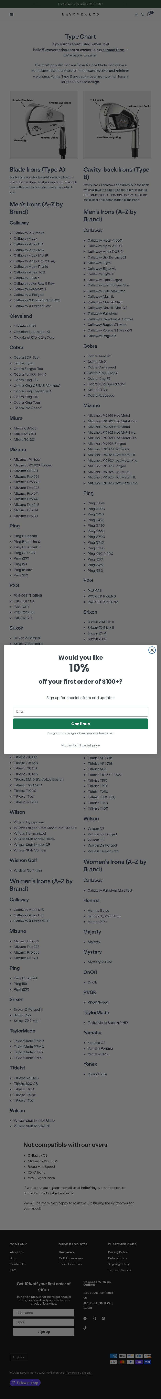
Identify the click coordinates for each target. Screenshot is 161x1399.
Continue (80, 724)
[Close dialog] (152, 650)
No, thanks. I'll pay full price (80, 745)
